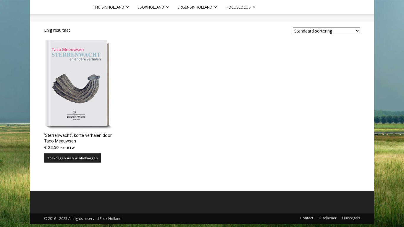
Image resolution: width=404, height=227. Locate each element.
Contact (306, 217)
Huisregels (351, 217)
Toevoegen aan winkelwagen (72, 158)
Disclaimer (328, 217)
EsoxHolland (151, 7)
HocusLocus (238, 7)
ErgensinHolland (194, 7)
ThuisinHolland (108, 7)
